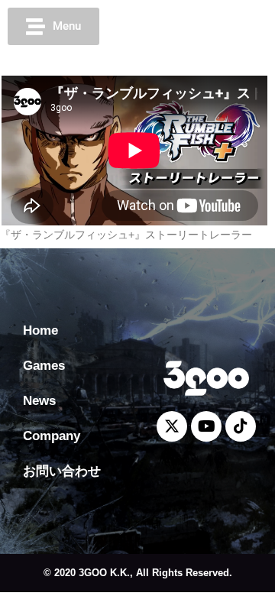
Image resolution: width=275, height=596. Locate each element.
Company (51, 436)
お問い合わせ (62, 471)
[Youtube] (204, 27)
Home (40, 330)
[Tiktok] (233, 27)
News (39, 401)
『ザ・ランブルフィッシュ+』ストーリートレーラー (126, 234)
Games (44, 365)
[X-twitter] (176, 27)
